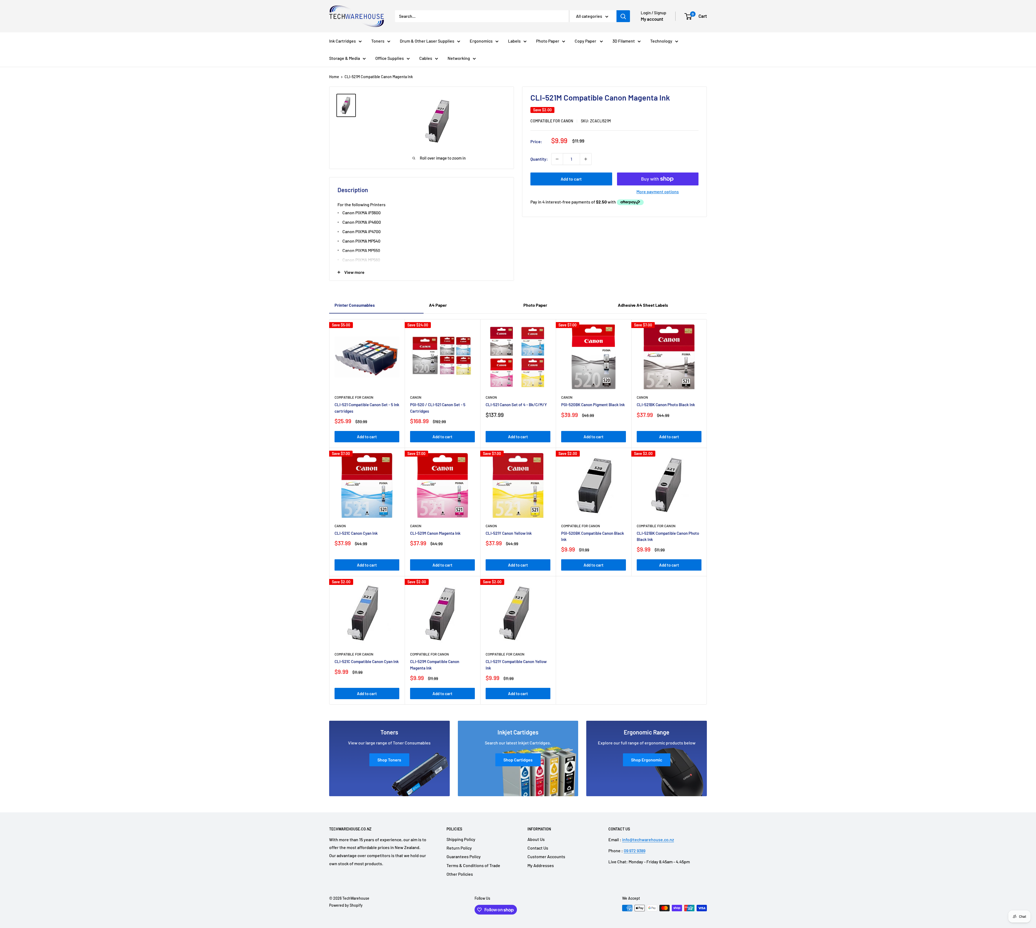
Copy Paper (586, 40)
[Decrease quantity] (557, 159)
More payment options (657, 191)
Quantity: (539, 158)
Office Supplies (389, 58)
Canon (415, 397)
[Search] (623, 16)
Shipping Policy (461, 839)
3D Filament (623, 40)
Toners (377, 40)
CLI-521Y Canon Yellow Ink (509, 533)
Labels (514, 40)
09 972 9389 (634, 850)
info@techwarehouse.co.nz (648, 839)
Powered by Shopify (346, 905)
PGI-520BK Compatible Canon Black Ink (592, 536)
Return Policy (459, 847)
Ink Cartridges (342, 40)
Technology (661, 40)
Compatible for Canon (551, 120)
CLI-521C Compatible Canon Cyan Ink (367, 661)
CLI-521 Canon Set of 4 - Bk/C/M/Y (516, 404)
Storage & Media (344, 58)
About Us (536, 839)
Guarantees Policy (464, 856)
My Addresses (540, 865)
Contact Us (537, 847)
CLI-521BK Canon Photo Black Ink (666, 404)
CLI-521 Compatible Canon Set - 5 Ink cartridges (367, 407)
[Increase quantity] (585, 159)
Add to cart (571, 178)
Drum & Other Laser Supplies (427, 40)
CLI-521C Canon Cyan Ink (356, 533)
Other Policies (460, 874)
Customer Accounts (546, 856)
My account (652, 19)
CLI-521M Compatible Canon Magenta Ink (434, 664)
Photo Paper (547, 40)
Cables (425, 58)
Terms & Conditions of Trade (473, 865)
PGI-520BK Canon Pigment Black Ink (593, 404)
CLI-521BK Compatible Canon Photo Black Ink (668, 536)
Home (334, 76)
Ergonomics (481, 40)
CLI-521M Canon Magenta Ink (435, 533)
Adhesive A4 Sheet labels (643, 305)
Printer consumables (355, 305)
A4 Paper (438, 305)
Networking (459, 58)
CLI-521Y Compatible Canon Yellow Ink (516, 664)
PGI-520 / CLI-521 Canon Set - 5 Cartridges (437, 407)
